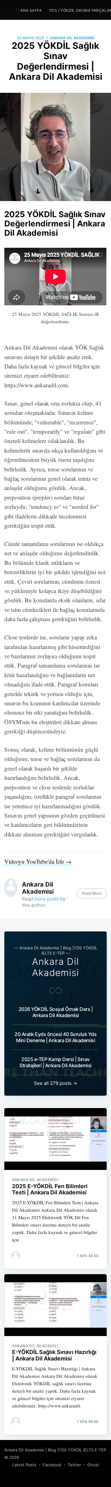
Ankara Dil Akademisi (72, 38)
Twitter (74, 1464)
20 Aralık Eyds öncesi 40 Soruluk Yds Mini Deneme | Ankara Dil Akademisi (55, 1037)
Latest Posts (24, 1464)
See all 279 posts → (55, 1083)
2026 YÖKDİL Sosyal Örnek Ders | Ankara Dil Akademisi (55, 1012)
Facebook (52, 1464)
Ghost (93, 1464)
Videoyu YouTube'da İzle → (38, 861)
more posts (46, 899)
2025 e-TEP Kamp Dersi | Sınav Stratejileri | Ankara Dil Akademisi (55, 1062)
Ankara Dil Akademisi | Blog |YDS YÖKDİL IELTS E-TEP (55, 1449)
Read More (91, 893)
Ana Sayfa (31, 10)
